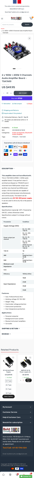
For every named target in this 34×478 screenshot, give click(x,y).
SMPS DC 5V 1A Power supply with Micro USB (25, 371)
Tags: (3, 137)
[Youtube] (19, 2)
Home (2, 28)
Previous (3, 377)
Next (31, 377)
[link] (13, 357)
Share (30, 104)
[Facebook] (15, 2)
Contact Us (26, 476)
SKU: (3, 130)
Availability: (6, 128)
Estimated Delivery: (11, 117)
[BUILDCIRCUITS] (16, 18)
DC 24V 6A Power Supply (8, 371)
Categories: (6, 133)
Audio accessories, (18, 133)
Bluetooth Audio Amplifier (22, 133)
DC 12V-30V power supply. (22, 198)
